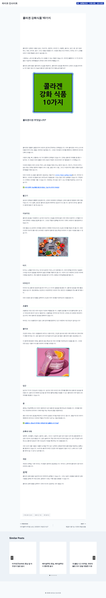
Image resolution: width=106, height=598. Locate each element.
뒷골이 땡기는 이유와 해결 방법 (76, 525)
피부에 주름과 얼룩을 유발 (63, 175)
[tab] (49, 575)
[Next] (94, 558)
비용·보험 (92, 3)
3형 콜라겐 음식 (28, 515)
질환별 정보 (84, 3)
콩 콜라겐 (46, 515)
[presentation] (22, 551)
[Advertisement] (53, 32)
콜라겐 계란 (38, 515)
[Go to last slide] (12, 558)
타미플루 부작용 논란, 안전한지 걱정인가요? (34, 525)
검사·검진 (100, 3)
